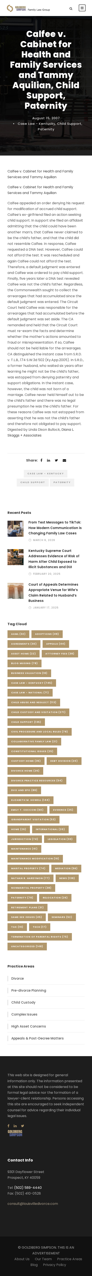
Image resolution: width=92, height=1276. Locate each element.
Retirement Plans (27, 907)
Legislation (60, 839)
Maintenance (24, 848)
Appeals (55, 643)
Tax (17, 927)
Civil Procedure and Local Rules (39, 731)
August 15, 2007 (46, 118)
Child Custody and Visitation (38, 712)
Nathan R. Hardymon (30, 878)
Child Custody (23, 1002)
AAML (18, 634)
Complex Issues (24, 1014)
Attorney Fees (59, 653)
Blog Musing (24, 663)
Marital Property (28, 868)
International (50, 829)
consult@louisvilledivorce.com (32, 1203)
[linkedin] (15, 1125)
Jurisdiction (24, 839)
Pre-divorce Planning (28, 990)
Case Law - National (30, 692)
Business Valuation (29, 673)
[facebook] (8, 1125)
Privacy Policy (54, 1264)
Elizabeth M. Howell (30, 800)
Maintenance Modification (35, 858)
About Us (22, 1259)
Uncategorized (27, 946)
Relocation (55, 897)
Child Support (69, 123)
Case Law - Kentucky (36, 123)
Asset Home (23, 653)
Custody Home (26, 761)
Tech (40, 927)
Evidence (63, 809)
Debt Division (64, 761)
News (67, 878)
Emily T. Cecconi (27, 809)
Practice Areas (69, 1259)
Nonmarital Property (31, 887)
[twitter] (22, 1125)
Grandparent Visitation (33, 819)
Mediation (66, 868)
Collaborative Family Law (34, 741)
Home (18, 829)
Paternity (46, 129)
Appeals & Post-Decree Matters (37, 1038)
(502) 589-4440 (28, 1187)
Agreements (24, 643)
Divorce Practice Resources (37, 780)
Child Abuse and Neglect (33, 702)
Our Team (43, 1259)
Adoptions (47, 634)
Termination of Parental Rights (39, 936)
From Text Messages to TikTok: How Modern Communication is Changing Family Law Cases (55, 527)
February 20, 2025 (47, 574)
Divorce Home (25, 770)
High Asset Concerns (28, 1026)
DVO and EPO (24, 790)
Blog (34, 1264)
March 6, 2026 (44, 540)
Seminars (62, 917)
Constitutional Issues (32, 751)
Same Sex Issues (26, 917)
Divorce (17, 978)
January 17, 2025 (46, 607)
